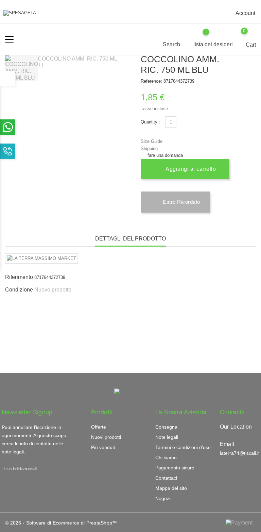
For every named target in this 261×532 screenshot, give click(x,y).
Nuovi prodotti (106, 437)
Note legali (166, 437)
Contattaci (166, 478)
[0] (251, 35)
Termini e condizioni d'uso (183, 447)
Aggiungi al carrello (190, 169)
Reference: (151, 81)
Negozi (162, 498)
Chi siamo (166, 457)
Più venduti (103, 447)
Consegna (166, 427)
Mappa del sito (171, 488)
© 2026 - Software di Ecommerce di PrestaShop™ (61, 523)
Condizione (19, 290)
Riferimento (19, 277)
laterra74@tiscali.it (240, 453)
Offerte (98, 427)
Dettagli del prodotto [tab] (130, 239)
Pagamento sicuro (174, 467)
